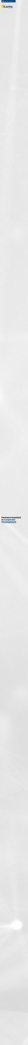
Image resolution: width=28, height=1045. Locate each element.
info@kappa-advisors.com (8, 1)
